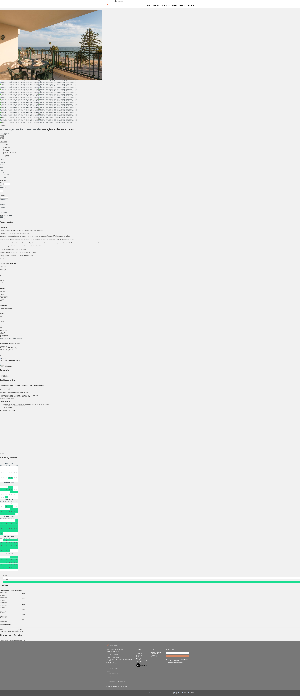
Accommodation (7, 173)
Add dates (2, 187)
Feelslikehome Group (141, 660)
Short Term (156, 5)
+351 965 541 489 (113, 668)
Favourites (192, 1)
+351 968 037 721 (113, 673)
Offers (5, 177)
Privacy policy (154, 657)
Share (2, 136)
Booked (5, 575)
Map (4, 176)
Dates (1, 184)
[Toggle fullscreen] (2, 138)
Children (2, 195)
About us (182, 5)
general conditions (174, 660)
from (1, 180)
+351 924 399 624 (113, 654)
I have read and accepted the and (178, 659)
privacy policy (184, 659)
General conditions (156, 652)
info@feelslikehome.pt (122, 681)
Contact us (191, 5)
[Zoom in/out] (3, 138)
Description (4, 141)
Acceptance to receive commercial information (175, 663)
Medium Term (166, 5)
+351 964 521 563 (113, 678)
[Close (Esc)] (0, 138)
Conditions (6, 174)
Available (6, 579)
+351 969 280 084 (113, 664)
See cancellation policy (6, 388)
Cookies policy (154, 653)
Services (174, 5)
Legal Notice (154, 655)
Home (148, 5)
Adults (2, 189)
